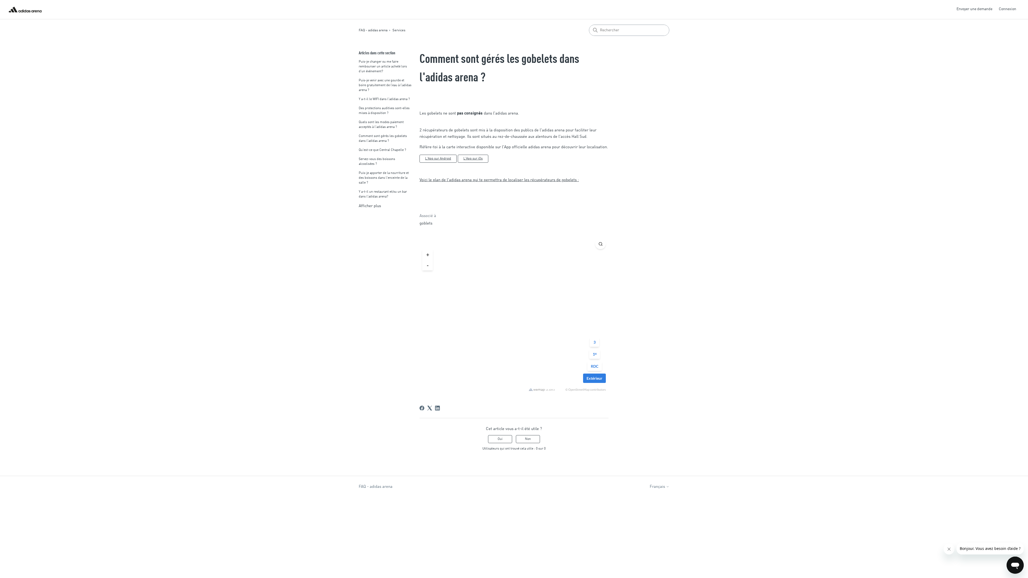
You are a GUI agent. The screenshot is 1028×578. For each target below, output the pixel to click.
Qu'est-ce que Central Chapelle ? (382, 150)
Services (398, 30)
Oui (500, 439)
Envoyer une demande (974, 9)
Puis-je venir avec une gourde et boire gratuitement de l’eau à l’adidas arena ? (385, 85)
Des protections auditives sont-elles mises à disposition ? (384, 111)
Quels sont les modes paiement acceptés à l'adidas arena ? (381, 125)
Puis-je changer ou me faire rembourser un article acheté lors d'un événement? (383, 66)
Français (658, 487)
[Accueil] (25, 9)
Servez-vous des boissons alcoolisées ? (377, 162)
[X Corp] (429, 408)
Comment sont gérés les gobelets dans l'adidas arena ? (383, 139)
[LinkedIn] (437, 408)
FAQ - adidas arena (373, 30)
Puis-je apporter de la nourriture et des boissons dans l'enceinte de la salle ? (384, 178)
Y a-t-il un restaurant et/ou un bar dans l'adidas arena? (383, 194)
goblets (425, 224)
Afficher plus (370, 206)
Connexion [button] (1007, 9)
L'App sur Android (438, 158)
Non (528, 439)
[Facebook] (421, 408)
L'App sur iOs (473, 158)
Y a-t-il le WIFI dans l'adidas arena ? (384, 99)
